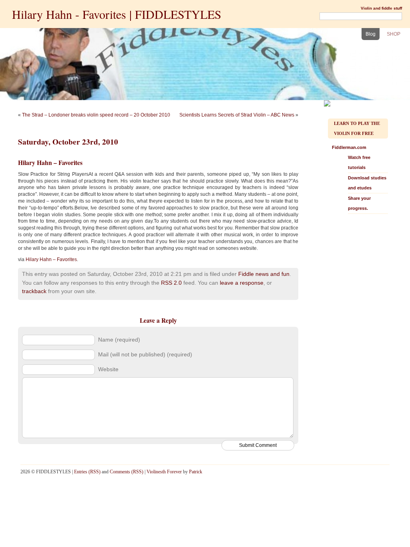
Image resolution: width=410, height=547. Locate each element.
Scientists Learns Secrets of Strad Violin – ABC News (236, 115)
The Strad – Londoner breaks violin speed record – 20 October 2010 (96, 115)
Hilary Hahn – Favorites (51, 259)
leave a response (241, 283)
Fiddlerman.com (359, 178)
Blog (371, 34)
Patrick (195, 472)
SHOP (393, 34)
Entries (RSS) (87, 472)
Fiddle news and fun (263, 274)
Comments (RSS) (126, 472)
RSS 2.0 (171, 283)
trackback (34, 291)
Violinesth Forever (164, 472)
